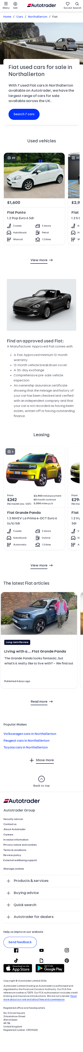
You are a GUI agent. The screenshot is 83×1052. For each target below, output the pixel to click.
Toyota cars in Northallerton (25, 747)
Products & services (31, 881)
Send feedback (20, 942)
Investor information (16, 840)
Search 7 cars (24, 114)
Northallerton (37, 16)
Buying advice (26, 893)
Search (77, 8)
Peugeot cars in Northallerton (26, 740)
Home (7, 16)
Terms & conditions (14, 850)
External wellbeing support (20, 860)
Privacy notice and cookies (20, 845)
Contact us (10, 824)
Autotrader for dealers (34, 917)
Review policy (12, 855)
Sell (15, 8)
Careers (8, 834)
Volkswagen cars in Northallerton (29, 734)
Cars (19, 16)
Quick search (25, 905)
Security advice (13, 819)
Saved (68, 8)
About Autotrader (14, 829)
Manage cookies (13, 869)
